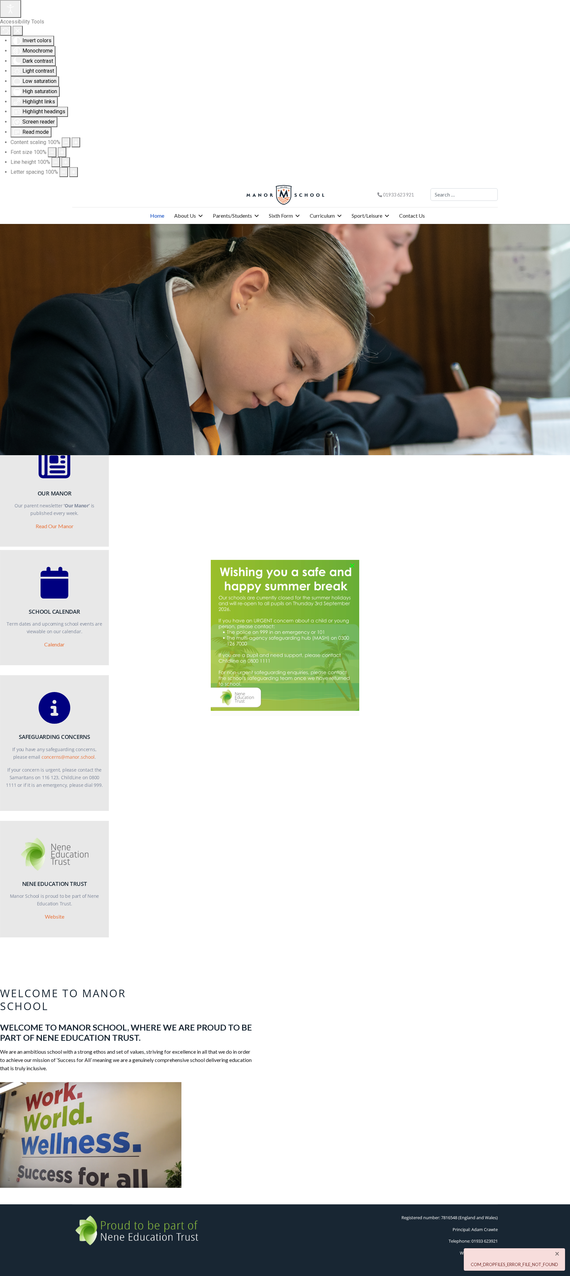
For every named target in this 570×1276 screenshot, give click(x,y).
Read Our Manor (55, 526)
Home (157, 215)
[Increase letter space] (73, 172)
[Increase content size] (76, 142)
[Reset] (5, 31)
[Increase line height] (65, 162)
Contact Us (412, 215)
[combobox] (464, 194)
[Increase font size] (62, 152)
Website (54, 916)
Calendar (54, 644)
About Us (185, 215)
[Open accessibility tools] (10, 9)
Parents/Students (232, 215)
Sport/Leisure (367, 215)
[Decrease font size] (52, 152)
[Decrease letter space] (63, 172)
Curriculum (322, 215)
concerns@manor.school (68, 757)
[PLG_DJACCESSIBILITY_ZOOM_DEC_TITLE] (66, 142)
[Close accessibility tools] (18, 31)
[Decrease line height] (55, 162)
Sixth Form (281, 215)
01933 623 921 (398, 195)
